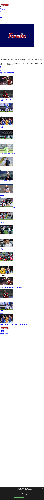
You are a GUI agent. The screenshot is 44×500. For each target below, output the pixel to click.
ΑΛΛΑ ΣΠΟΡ (1, 10)
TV (4, 0)
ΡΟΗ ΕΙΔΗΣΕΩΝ (2, 329)
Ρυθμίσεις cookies (24, 495)
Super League (1, 17)
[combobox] (42, 488)
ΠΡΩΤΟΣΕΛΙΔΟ (2, 0)
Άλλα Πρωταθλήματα (2, 298)
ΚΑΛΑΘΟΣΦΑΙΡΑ (2, 9)
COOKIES (1, 332)
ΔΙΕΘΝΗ (8, 329)
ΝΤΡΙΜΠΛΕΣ (18, 329)
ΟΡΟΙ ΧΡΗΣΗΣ (2, 331)
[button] (22, 498)
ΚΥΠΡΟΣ (1, 8)
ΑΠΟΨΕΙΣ (1, 11)
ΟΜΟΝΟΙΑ (1, 310)
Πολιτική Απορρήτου (28, 495)
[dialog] (22, 493)
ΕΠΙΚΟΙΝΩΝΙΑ (2, 330)
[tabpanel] (22, 172)
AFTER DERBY (25, 329)
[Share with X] (0, 66)
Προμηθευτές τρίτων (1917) (21, 492)
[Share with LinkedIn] (0, 67)
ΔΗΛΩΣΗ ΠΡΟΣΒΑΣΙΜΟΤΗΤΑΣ (4, 333)
